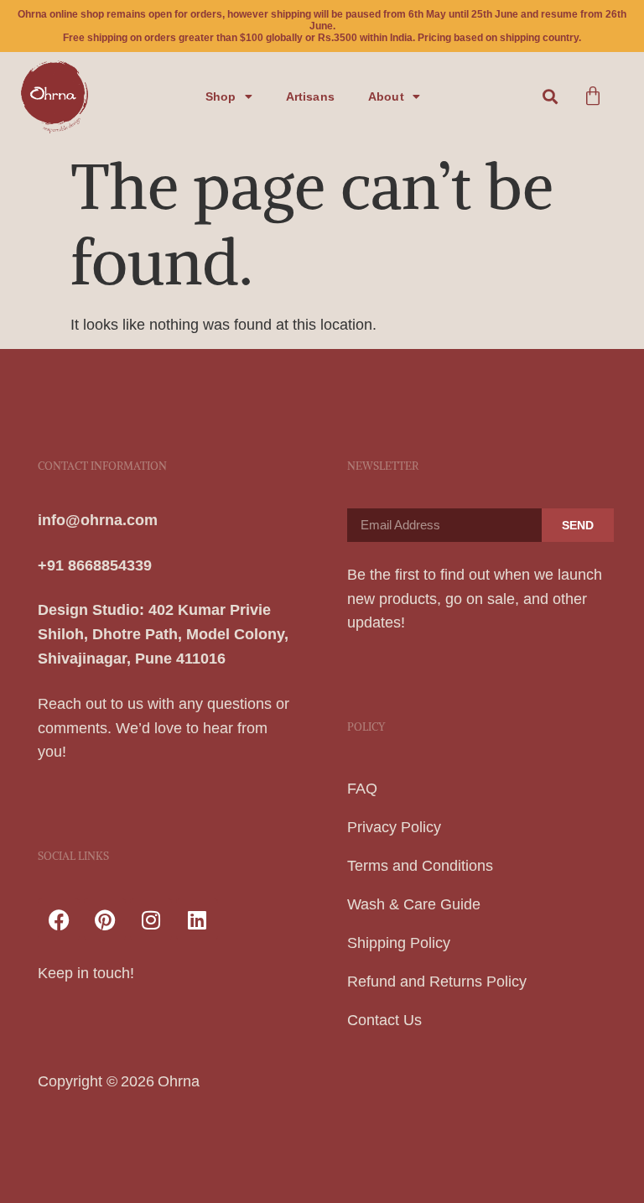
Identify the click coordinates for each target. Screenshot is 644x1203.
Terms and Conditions (420, 865)
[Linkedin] (197, 919)
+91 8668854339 (95, 565)
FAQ (362, 788)
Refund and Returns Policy (437, 981)
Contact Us (384, 1020)
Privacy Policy (394, 827)
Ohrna (179, 1081)
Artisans (310, 96)
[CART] (593, 96)
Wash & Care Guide (413, 904)
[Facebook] (59, 919)
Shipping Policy (398, 943)
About (386, 96)
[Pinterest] (105, 919)
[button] (550, 96)
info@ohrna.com (98, 520)
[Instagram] (151, 919)
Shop (220, 96)
